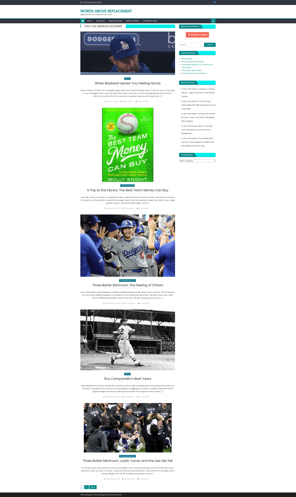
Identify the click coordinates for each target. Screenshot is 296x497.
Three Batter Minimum (127, 280)
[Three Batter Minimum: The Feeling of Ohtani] (127, 246)
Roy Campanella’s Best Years (127, 379)
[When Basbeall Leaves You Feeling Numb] (127, 53)
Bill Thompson (128, 101)
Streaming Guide (150, 21)
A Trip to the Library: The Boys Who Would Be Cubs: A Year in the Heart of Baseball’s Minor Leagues (198, 117)
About (89, 21)
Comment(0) (144, 208)
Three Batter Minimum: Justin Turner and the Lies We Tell (128, 461)
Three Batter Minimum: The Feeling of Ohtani (127, 285)
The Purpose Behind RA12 (191, 70)
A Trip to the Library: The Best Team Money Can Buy (127, 190)
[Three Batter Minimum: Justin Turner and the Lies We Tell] (127, 427)
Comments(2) (143, 101)
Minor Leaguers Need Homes (192, 61)
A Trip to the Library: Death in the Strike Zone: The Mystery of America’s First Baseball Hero (197, 130)
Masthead (100, 21)
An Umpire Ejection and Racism (194, 73)
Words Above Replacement (106, 11)
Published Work (115, 21)
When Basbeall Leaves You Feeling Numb (128, 83)
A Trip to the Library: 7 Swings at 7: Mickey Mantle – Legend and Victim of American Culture (198, 93)
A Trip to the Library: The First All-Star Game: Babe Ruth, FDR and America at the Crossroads (198, 105)
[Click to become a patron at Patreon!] (197, 34)
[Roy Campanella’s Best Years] (127, 340)
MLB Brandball (186, 59)
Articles (127, 79)
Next (93, 487)
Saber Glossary (132, 21)
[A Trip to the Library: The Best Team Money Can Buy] (127, 145)
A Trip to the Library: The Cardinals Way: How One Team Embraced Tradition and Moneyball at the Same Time (197, 142)
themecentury (116, 495)
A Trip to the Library (127, 186)
